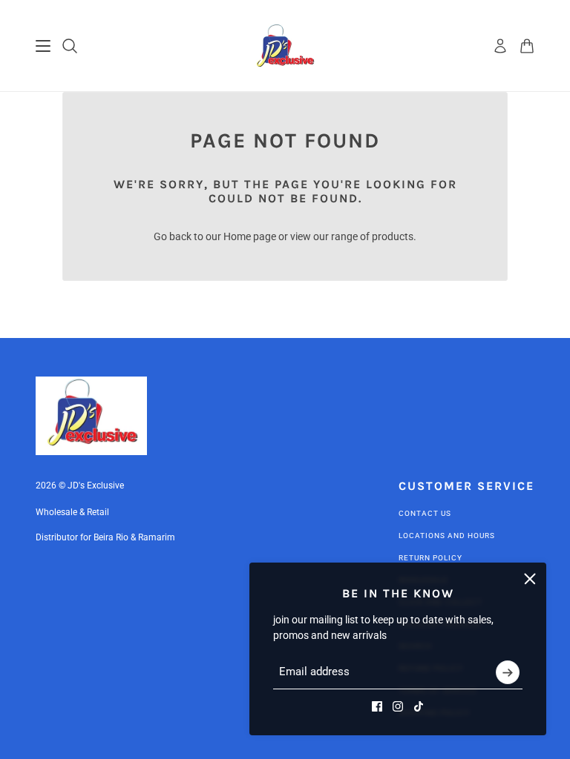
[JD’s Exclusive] (285, 46)
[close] (529, 578)
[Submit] (508, 672)
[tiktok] (418, 706)
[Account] (500, 46)
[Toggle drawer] (43, 46)
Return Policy (430, 558)
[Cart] (527, 46)
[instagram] (398, 706)
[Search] (69, 46)
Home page (249, 236)
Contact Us (425, 513)
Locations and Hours (447, 535)
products (392, 236)
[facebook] (377, 706)
